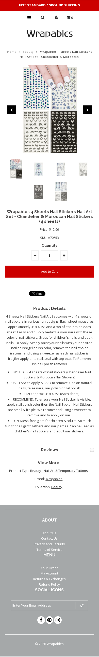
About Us (49, 533)
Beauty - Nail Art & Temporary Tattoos (59, 470)
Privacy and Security (49, 544)
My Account (49, 573)
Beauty (28, 51)
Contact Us (49, 538)
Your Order (49, 568)
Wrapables (53, 478)
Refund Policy (49, 584)
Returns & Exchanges (49, 579)
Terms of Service (49, 549)
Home (11, 51)
